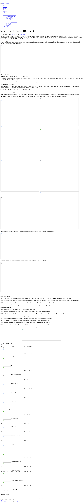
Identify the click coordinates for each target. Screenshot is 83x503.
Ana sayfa (5, 5)
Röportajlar (8, 13)
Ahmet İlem (22, 34)
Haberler (5, 12)
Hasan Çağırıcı (20, 501)
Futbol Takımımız (9, 18)
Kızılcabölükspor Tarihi (10, 16)
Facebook (5, 7)
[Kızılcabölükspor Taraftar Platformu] (5, 3)
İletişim (4, 27)
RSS (4, 9)
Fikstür (7, 25)
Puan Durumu (8, 24)
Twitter (4, 8)
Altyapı (9, 20)
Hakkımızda (5, 26)
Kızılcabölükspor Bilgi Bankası (9, 15)
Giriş (2, 501)
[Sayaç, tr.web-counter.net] (41, 498)
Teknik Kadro (8, 23)
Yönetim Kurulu (9, 17)
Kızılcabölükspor (4, 500)
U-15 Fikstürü (14, 22)
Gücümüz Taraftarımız (8, 501)
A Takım (10, 19)
